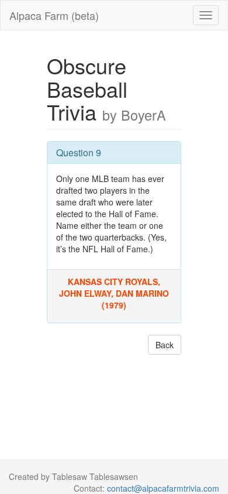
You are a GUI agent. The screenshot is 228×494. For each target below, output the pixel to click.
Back (165, 345)
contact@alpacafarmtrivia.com (163, 488)
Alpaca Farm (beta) (54, 15)
